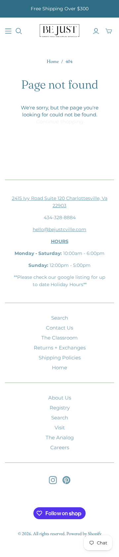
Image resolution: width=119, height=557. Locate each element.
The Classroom (59, 338)
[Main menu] (8, 31)
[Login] (96, 31)
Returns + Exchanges (60, 347)
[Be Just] (59, 30)
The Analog (60, 437)
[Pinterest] (66, 480)
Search (59, 318)
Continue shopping (59, 121)
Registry (60, 407)
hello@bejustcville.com (59, 229)
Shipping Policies (60, 357)
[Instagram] (53, 480)
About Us (59, 398)
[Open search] (19, 31)
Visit (60, 427)
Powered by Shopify (83, 533)
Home (53, 61)
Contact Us (59, 328)
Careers (59, 447)
